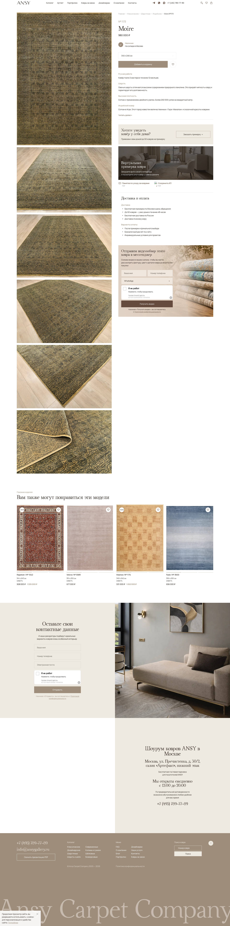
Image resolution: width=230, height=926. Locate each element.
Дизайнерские (73, 850)
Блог (118, 853)
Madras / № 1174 (123, 574)
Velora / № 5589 (74, 574)
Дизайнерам (104, 3)
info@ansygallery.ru (33, 849)
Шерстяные (146, 14)
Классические (133, 14)
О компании (119, 3)
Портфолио (72, 3)
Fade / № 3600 (172, 574)
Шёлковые (90, 853)
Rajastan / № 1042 (25, 574)
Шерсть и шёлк (74, 857)
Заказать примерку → (193, 134)
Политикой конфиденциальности (148, 312)
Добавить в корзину (143, 64)
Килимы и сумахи (93, 850)
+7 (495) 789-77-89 (175, 3)
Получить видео (147, 304)
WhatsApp (128, 281)
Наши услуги (136, 850)
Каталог (49, 3)
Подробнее (13, 922)
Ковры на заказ (88, 3)
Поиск (188, 853)
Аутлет (60, 3)
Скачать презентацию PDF (36, 857)
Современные (91, 847)
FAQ (117, 847)
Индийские (157, 14)
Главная (121, 14)
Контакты (132, 3)
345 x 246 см (126, 55)
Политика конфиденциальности (130, 866)
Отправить (57, 689)
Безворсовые (91, 857)
